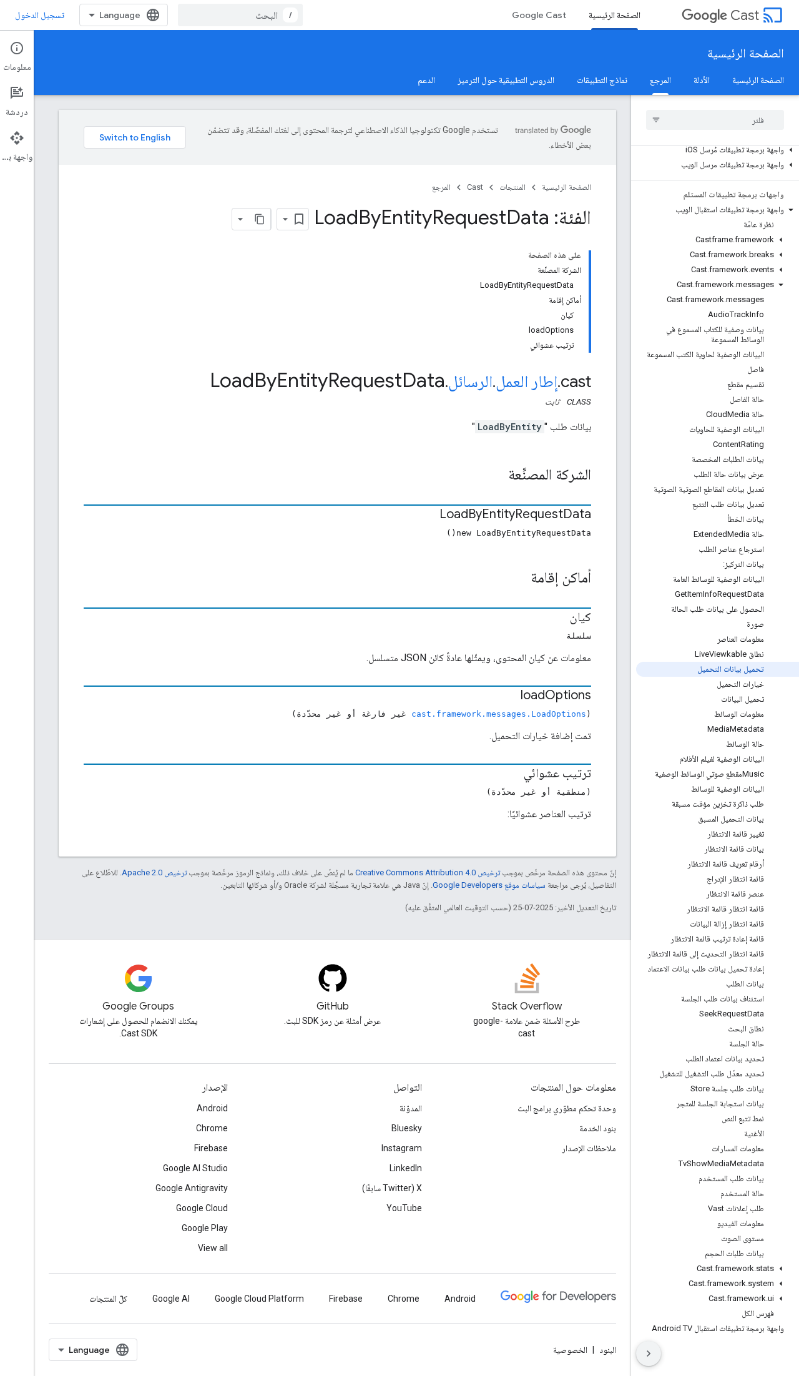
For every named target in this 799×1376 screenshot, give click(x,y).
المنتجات (512, 187)
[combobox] (240, 15)
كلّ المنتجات (108, 1299)
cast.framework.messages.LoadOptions (498, 714)
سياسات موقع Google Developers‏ (489, 885)
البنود (607, 1350)
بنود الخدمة (597, 1128)
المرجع (660, 80)
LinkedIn (406, 1168)
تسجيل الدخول (39, 15)
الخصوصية (570, 1350)
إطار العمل (526, 381)
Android (212, 1108)
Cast (744, 15)
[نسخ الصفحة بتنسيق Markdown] (259, 219)
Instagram (401, 1148)
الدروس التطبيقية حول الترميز (506, 80)
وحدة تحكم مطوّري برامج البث (566, 1108)
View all (213, 1248)
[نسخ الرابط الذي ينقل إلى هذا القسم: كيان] (557, 618)
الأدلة (702, 80)
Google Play (205, 1228)
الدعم (426, 80)
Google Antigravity (191, 1188)
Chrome (212, 1128)
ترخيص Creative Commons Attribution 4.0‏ (427, 872)
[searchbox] (715, 120)
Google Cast (539, 15)
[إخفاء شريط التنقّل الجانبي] (648, 1353)
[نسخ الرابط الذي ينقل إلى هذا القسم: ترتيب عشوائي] (511, 774)
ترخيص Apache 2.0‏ (154, 872)
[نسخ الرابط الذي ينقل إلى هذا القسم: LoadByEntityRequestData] (426, 515)
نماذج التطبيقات (602, 80)
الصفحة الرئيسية (614, 15)
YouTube (404, 1208)
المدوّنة (411, 1108)
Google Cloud (202, 1208)
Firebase (211, 1148)
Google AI (171, 1299)
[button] (717, 149)
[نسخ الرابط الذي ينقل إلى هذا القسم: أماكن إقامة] (518, 578)
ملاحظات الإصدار (589, 1148)
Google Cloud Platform (259, 1299)
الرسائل (470, 381)
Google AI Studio (195, 1168)
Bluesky (406, 1128)
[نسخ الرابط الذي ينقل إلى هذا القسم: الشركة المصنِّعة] (495, 475)
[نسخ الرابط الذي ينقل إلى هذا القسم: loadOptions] (508, 696)
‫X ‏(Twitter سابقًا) (392, 1188)
